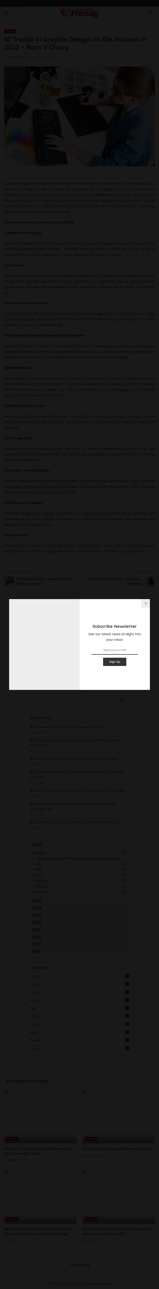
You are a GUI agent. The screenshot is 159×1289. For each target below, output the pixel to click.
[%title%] (145, 603)
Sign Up (114, 661)
